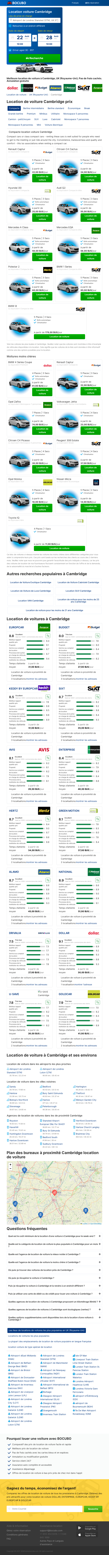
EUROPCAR (16, 627)
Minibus (43, 113)
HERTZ (13, 810)
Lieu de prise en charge (20, 16)
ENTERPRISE (67, 749)
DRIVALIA (15, 933)
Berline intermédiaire (33, 108)
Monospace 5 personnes (75, 113)
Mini (39, 124)
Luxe (45, 119)
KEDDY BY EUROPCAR (23, 688)
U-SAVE (14, 994)
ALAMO (14, 871)
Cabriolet (55, 119)
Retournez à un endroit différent (29, 26)
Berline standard (56, 108)
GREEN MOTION (69, 810)
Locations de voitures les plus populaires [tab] (28, 1336)
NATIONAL (65, 871)
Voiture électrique (54, 124)
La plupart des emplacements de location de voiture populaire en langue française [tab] (49, 1341)
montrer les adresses (36, 678)
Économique (74, 108)
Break (87, 108)
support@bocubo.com (51, 1530)
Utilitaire (55, 113)
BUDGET (64, 627)
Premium (31, 113)
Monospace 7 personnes (76, 119)
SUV (36, 119)
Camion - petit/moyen (19, 119)
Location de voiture (42, 178)
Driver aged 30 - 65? (23, 50)
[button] (40, 1215)
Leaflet (84, 1223)
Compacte (14, 108)
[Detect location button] (57, 20)
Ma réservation (93, 3)
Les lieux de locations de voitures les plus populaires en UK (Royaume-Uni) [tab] (47, 1330)
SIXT (62, 688)
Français (75, 3)
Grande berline (15, 113)
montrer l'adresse (83, 984)
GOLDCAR (65, 994)
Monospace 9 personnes (20, 124)
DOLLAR (64, 933)
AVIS (12, 749)
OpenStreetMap (96, 1223)
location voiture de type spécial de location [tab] (30, 1347)
